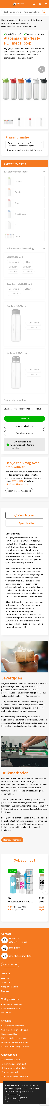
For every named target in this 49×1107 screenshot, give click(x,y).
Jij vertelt (5, 982)
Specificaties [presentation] (26, 523)
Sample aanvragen (24, 433)
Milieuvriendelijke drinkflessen (13, 23)
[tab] (24, 515)
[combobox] (24, 12)
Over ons (5, 978)
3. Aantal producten (15, 400)
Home (3, 20)
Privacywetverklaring (10, 1008)
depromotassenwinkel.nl (14, 1063)
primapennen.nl (10, 1072)
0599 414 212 (17, 481)
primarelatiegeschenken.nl (15, 1076)
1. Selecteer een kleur (16, 171)
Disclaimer (6, 1012)
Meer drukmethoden (12, 839)
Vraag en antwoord (9, 986)
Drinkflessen (36, 20)
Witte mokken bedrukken (12, 1025)
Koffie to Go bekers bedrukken (14, 1038)
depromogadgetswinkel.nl (15, 1068)
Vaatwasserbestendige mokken (15, 1046)
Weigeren (24, 1097)
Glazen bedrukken (9, 1034)
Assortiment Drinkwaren (19, 20)
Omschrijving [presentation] (26, 515)
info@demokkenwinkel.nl (16, 484)
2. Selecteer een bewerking (19, 248)
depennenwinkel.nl (12, 1059)
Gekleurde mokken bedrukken (14, 1029)
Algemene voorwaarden (11, 1004)
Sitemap (5, 991)
